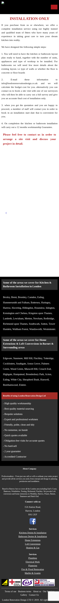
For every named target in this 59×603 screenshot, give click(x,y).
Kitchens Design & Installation (32, 533)
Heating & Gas (32, 548)
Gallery (23, 595)
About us (37, 591)
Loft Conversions (32, 544)
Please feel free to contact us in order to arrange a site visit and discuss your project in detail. (29, 139)
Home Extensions (32, 540)
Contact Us (34, 595)
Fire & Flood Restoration (32, 569)
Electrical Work (33, 562)
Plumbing (32, 558)
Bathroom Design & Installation (32, 536)
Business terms (24, 591)
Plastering (32, 565)
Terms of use (10, 591)
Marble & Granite (33, 573)
